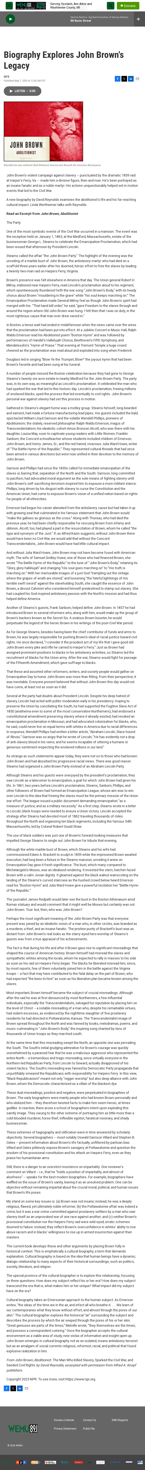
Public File (89, 1428)
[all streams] (139, 19)
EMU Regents (120, 1420)
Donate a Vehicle (64, 1420)
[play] (10, 19)
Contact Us (89, 1420)
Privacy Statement (65, 1428)
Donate (130, 6)
